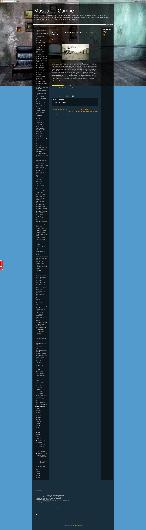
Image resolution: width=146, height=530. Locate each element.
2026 (37, 478)
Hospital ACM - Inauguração (39, 215)
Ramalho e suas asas (41, 353)
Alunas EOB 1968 (40, 44)
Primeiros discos (40, 331)
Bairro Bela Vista (40, 63)
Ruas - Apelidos (40, 359)
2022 (37, 469)
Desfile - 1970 (39, 126)
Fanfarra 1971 (39, 174)
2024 (37, 473)
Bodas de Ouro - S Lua (41, 83)
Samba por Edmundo (41, 364)
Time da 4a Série (40, 385)
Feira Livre (38, 183)
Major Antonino (39, 261)
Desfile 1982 (39, 135)
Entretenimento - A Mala (42, 165)
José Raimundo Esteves (42, 241)
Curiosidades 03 (40, 124)
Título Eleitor (39, 387)
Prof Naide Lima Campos (40, 335)
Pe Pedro (38, 301)
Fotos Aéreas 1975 (40, 190)
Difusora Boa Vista (40, 145)
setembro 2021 (41, 453)
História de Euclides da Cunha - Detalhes (41, 212)
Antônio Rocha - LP (40, 49)
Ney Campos (107, 32)
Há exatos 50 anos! (40, 204)
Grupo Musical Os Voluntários (40, 199)
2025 (37, 475)
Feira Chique (39, 181)
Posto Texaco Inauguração (39, 315)
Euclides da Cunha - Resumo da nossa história (42, 456)
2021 (37, 438)
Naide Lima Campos (41, 275)
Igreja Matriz (39, 226)
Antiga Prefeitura (40, 47)
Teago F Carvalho (40, 375)
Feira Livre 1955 (40, 185)
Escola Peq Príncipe (41, 172)
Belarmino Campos (40, 81)
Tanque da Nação (40, 373)
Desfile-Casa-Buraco (41, 142)
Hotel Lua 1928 (39, 218)
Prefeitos (38, 320)
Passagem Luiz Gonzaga (40, 298)
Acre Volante (39, 40)
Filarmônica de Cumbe (41, 189)
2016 (37, 428)
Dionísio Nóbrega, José (41, 147)
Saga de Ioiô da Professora (40, 361)
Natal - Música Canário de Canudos (41, 278)
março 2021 (41, 444)
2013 (37, 421)
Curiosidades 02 (40, 122)
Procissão (38, 333)
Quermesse (39, 348)
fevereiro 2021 (41, 442)
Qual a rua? (39, 346)
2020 (37, 436)
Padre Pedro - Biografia (41, 287)
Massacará (38, 270)
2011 (37, 417)
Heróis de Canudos (40, 206)
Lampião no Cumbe (40, 251)
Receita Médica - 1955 (41, 355)
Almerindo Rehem (40, 42)
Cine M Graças (39, 107)
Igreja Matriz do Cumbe (41, 228)
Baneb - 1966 (39, 72)
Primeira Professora (41, 327)
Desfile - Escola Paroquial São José (40, 129)
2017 (37, 430)
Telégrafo (38, 380)
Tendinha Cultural (40, 382)
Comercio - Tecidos (40, 110)
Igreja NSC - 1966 (40, 232)
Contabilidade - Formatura (39, 116)
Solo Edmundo (39, 371)
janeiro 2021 (41, 440)
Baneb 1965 (39, 74)
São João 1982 (39, 366)
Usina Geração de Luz (41, 395)
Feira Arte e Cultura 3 (41, 177)
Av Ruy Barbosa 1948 (41, 58)
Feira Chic (38, 179)
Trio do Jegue (39, 393)
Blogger (80, 525)
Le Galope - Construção (41, 256)
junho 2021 (40, 451)
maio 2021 (40, 449)
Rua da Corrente (40, 357)
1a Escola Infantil (40, 36)
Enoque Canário (40, 163)
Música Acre (39, 274)
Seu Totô (38, 369)
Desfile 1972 (39, 131)
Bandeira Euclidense (41, 71)
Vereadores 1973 (40, 399)
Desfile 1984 (39, 137)
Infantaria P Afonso (40, 237)
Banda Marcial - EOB (41, 69)
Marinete (38, 268)
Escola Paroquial (40, 167)
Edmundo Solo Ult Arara (42, 155)
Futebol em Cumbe (40, 194)
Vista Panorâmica (40, 402)
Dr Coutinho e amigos (41, 149)
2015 (37, 425)
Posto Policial (39, 312)
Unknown (107, 34)
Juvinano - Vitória (40, 246)
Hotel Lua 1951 (39, 219)
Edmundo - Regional (41, 153)
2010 (37, 415)
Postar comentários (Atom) (62, 114)
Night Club (38, 280)
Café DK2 (38, 85)
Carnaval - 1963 (40, 96)
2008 (37, 410)
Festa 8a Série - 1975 (41, 187)
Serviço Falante (40, 367)
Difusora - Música (40, 144)
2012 (37, 419)
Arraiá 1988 (38, 54)
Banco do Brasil (40, 67)
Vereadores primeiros (41, 400)
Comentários (39, 108)
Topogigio (38, 389)
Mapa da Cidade (40, 263)
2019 (37, 434)
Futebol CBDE (39, 192)
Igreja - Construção (40, 224)
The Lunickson (39, 384)
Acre (37, 38)
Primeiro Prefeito (40, 329)
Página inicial (83, 109)
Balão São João (40, 65)
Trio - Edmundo (39, 391)
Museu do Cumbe (54, 11)
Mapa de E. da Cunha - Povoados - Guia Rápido (42, 265)
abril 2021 (40, 447)
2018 (37, 432)
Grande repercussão (41, 196)
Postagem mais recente (60, 109)
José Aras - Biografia (41, 239)
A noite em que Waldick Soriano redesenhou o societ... (41, 462)
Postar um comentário (60, 102)
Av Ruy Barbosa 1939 (41, 56)
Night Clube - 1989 (40, 282)
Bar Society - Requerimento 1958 (40, 79)
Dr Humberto (39, 151)
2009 (37, 413)
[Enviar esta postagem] (73, 96)
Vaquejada (38, 397)
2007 (37, 408)
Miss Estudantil (40, 272)
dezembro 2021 (42, 466)
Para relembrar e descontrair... (40, 295)
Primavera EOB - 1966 (41, 322)
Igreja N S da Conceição (42, 230)
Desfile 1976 (39, 133)
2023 (37, 471)
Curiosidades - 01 (40, 120)
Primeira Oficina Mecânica (40, 325)
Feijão (37, 176)
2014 (37, 423)
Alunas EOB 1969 (40, 46)
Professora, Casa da (41, 338)
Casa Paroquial (39, 105)
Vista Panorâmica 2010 (41, 404)
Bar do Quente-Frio (40, 76)
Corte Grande (39, 119)
